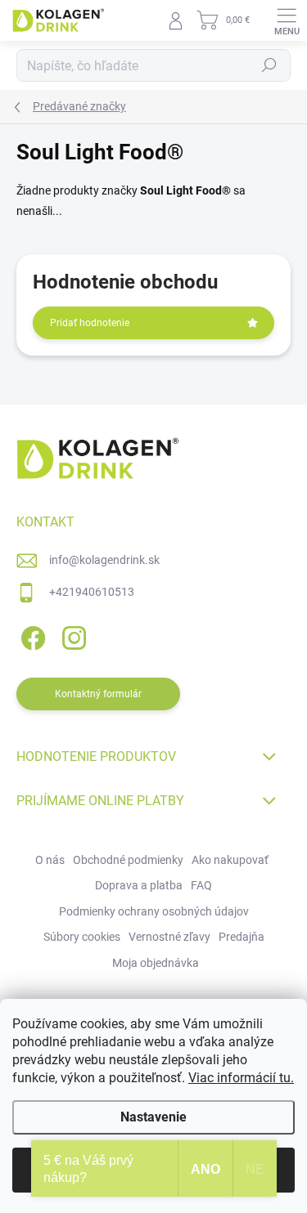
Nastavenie (153, 1117)
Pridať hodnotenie (89, 323)
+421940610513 (91, 591)
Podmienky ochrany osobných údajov (154, 911)
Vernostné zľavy (169, 936)
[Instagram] (71, 635)
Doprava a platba (139, 885)
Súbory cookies (81, 936)
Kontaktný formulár (98, 694)
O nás (50, 859)
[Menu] (286, 20)
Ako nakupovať (230, 859)
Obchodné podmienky (128, 859)
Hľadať (269, 65)
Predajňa (241, 936)
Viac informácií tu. (241, 1077)
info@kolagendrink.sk (104, 559)
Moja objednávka (155, 962)
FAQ (201, 885)
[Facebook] (30, 635)
